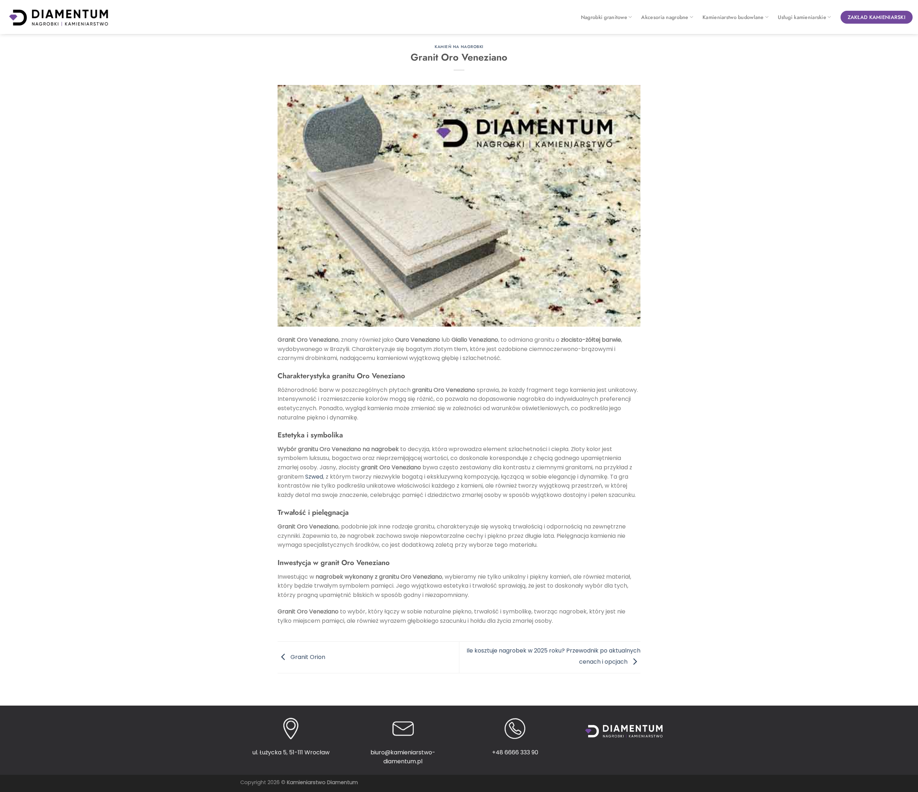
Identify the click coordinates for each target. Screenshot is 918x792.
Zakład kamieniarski (876, 17)
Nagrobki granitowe (604, 17)
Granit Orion (307, 657)
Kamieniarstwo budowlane (733, 17)
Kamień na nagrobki (459, 46)
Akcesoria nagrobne (664, 17)
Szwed (314, 477)
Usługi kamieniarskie (802, 17)
